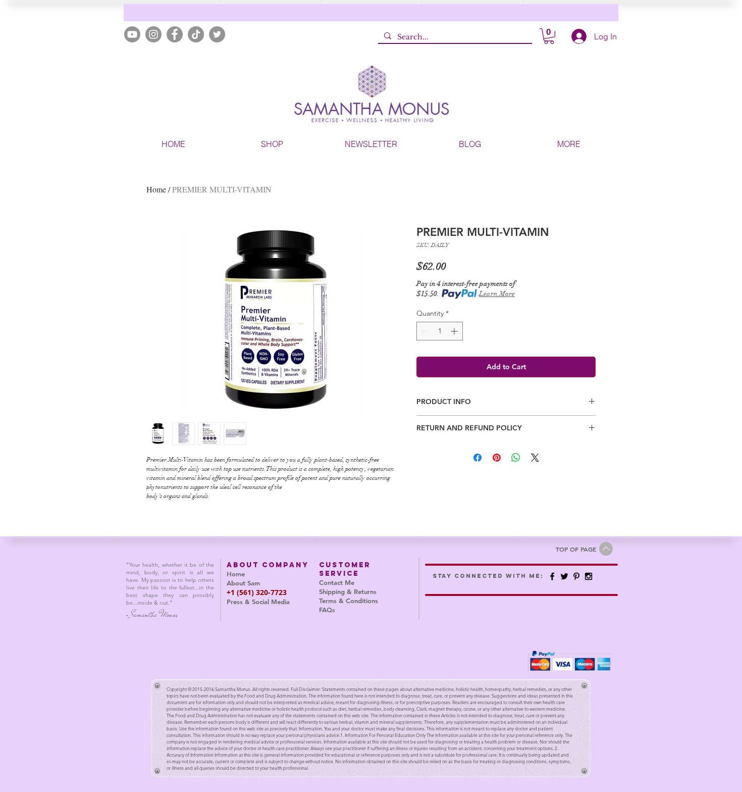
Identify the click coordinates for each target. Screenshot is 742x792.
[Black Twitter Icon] (564, 576)
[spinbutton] (440, 331)
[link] (549, 36)
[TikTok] (196, 34)
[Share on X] (535, 458)
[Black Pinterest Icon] (576, 576)
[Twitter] (217, 34)
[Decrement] (424, 331)
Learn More (497, 293)
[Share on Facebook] (477, 458)
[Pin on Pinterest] (497, 458)
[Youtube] (132, 34)
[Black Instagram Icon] (589, 576)
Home (156, 189)
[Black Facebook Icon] (552, 576)
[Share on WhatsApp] (516, 458)
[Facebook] (175, 34)
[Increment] (455, 331)
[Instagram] (153, 34)
